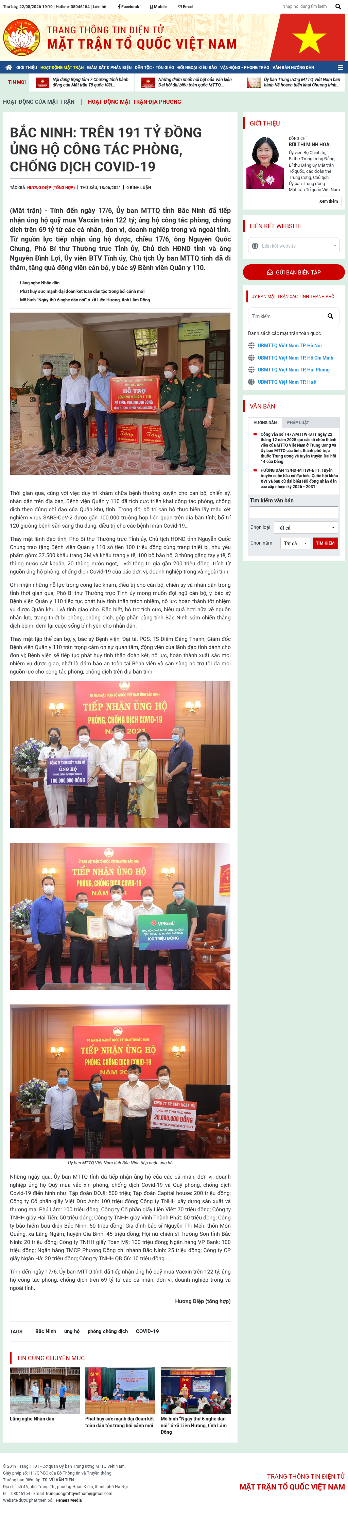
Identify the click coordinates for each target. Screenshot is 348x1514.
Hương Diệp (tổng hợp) (51, 187)
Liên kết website (275, 226)
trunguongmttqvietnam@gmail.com (79, 1493)
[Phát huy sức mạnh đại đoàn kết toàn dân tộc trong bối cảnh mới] (120, 1390)
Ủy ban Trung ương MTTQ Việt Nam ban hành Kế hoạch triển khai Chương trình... (302, 82)
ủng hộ (72, 1331)
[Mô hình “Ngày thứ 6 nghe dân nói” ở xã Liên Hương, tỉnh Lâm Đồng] (196, 1390)
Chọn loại (260, 527)
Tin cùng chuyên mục (51, 1358)
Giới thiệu (265, 123)
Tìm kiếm (325, 543)
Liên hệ (99, 6)
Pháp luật (298, 422)
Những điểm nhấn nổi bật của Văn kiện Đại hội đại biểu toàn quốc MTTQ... (195, 82)
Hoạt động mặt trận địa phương (134, 102)
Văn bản (262, 406)
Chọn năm (261, 543)
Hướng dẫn (265, 422)
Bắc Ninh (45, 1331)
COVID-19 (147, 1331)
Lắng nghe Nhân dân (32, 1418)
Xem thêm (328, 201)
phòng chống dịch (108, 1331)
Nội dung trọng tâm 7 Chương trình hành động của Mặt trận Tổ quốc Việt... (90, 82)
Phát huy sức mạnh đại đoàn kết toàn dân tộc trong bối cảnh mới (119, 1422)
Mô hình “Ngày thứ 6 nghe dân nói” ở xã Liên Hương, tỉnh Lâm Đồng (194, 1425)
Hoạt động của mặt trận (38, 102)
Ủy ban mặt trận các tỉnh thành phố (292, 296)
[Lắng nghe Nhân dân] (45, 1390)
